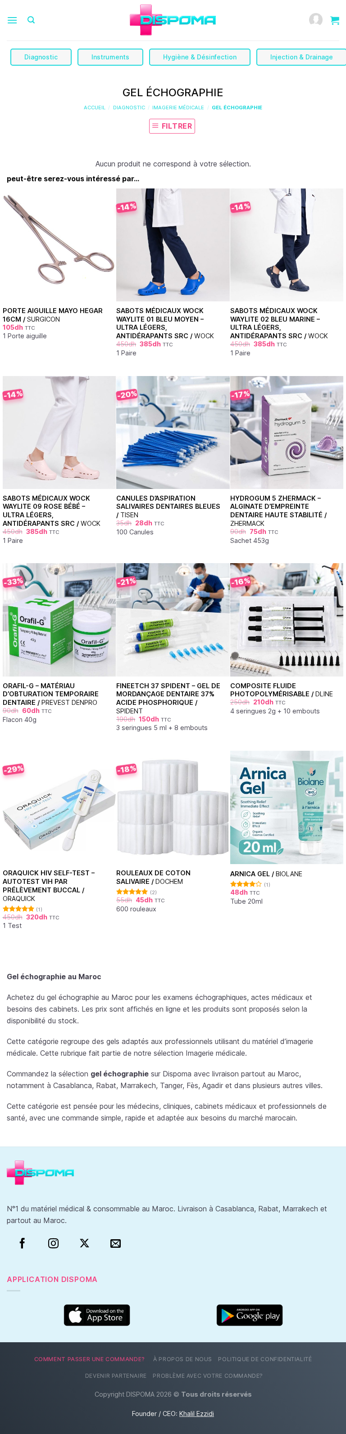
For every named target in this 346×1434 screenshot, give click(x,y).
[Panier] (334, 20)
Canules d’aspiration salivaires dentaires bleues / (168, 506)
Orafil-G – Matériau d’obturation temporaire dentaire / (51, 694)
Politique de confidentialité (265, 1359)
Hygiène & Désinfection (200, 57)
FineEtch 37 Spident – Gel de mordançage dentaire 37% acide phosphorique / (168, 698)
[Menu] (12, 20)
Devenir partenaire (116, 1375)
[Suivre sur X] (84, 1244)
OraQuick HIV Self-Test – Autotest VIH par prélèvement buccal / (49, 885)
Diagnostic (41, 57)
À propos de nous (182, 1359)
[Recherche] (31, 20)
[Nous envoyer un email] (115, 1244)
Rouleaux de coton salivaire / (153, 877)
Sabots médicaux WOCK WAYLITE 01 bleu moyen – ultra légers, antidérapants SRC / (165, 323)
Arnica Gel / (266, 874)
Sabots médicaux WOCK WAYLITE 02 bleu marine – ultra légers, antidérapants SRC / (279, 323)
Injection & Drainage (301, 57)
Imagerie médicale (178, 107)
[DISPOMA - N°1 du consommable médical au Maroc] (173, 20)
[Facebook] (22, 1244)
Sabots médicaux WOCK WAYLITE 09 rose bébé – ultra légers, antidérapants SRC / (51, 510)
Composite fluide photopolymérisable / (281, 690)
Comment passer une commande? (89, 1359)
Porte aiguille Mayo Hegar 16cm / (53, 315)
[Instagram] (53, 1244)
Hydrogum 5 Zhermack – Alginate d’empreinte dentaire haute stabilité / (278, 510)
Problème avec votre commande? (208, 1375)
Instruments (110, 57)
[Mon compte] (316, 20)
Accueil (94, 107)
